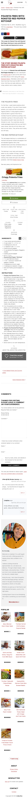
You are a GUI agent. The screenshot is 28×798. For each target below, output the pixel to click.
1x (20, 238)
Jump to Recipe (9, 37)
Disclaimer (14, 771)
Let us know (13, 357)
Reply (23, 493)
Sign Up (7, 781)
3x (24, 238)
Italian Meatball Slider (19, 379)
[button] (2, 194)
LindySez (4, 180)
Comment (4, 418)
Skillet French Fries (18, 159)
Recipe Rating (5, 413)
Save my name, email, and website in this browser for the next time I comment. (15, 460)
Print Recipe (20, 37)
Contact (14, 791)
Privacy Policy (14, 769)
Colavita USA (7, 74)
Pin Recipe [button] (15, 202)
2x (22, 238)
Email (3, 452)
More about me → (14, 602)
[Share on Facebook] (2, 34)
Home (2, 7)
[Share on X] (5, 34)
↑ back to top (14, 758)
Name (3, 446)
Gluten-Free (9, 7)
